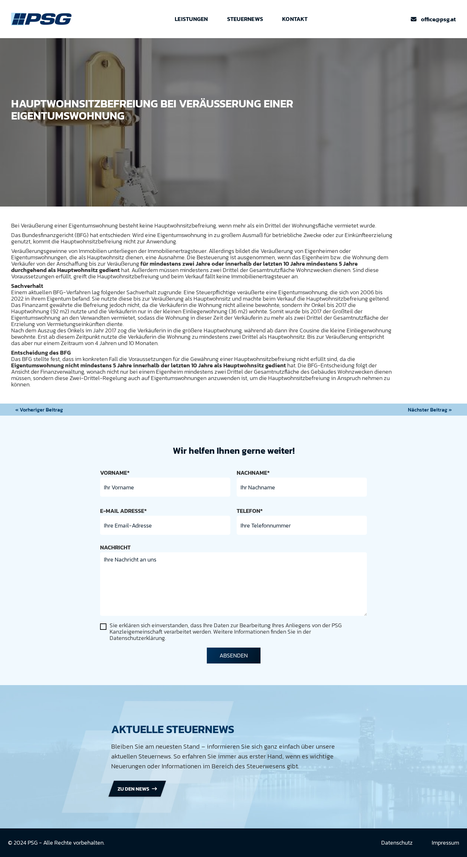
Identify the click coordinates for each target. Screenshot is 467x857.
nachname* (253, 473)
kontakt (295, 19)
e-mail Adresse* (123, 511)
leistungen (191, 19)
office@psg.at (433, 19)
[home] (41, 19)
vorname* (115, 473)
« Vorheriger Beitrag (39, 409)
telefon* (250, 511)
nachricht (115, 547)
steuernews (245, 19)
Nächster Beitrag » (430, 409)
